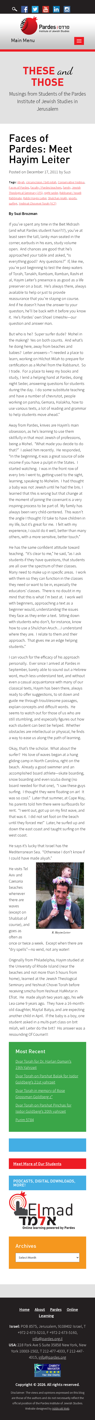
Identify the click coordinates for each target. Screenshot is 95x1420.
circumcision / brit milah (41, 182)
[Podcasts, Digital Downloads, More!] (42, 1210)
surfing (13, 203)
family (66, 187)
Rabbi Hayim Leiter (34, 198)
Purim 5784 (24, 1119)
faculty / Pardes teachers (45, 187)
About (40, 1309)
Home (24, 1309)
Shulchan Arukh (57, 198)
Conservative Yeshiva (71, 182)
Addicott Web (60, 1408)
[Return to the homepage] (44, 25)
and (47, 76)
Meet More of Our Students (37, 1163)
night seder (51, 193)
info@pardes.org (52, 1357)
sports (72, 198)
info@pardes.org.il (47, 1338)
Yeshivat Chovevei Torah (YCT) (37, 203)
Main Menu (23, 40)
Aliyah (21, 182)
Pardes (56, 1309)
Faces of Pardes (19, 187)
